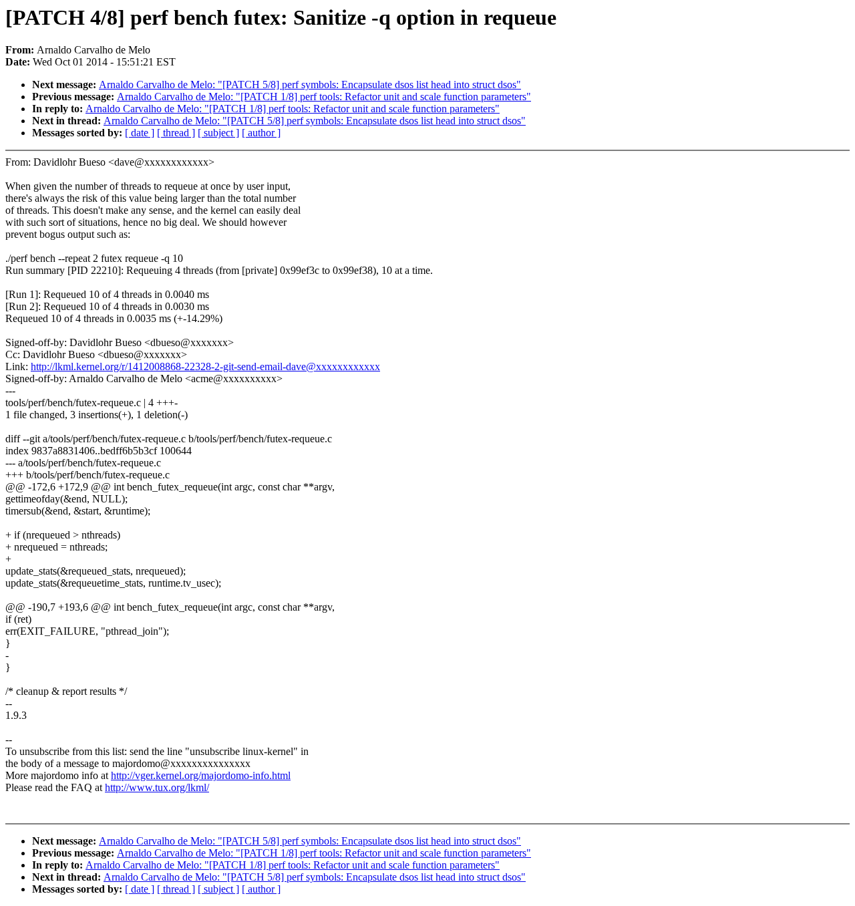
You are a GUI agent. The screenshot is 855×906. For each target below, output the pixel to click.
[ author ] (261, 132)
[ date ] (139, 132)
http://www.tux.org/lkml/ (157, 787)
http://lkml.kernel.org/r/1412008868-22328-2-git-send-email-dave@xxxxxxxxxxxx (205, 366)
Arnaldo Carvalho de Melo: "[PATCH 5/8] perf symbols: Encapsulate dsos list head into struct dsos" (310, 84)
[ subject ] (218, 132)
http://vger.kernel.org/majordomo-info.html (201, 775)
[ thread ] (176, 132)
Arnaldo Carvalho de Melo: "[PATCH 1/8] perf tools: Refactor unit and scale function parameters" (324, 96)
